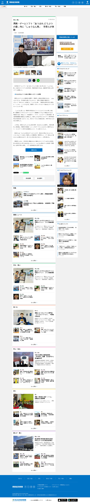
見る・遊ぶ (33, 6)
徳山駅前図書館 (21, 32)
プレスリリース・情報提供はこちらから (61, 484)
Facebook (73, 2)
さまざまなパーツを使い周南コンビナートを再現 (28, 94)
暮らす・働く (48, 6)
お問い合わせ (55, 486)
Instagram (79, 2)
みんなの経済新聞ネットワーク (19, 500)
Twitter (76, 2)
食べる (25, 6)
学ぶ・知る (57, 6)
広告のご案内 (41, 488)
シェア (20, 172)
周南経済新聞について (42, 484)
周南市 (15, 32)
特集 (65, 6)
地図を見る (34, 150)
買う (41, 6)
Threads (82, 2)
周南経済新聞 (12, 2)
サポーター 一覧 (67, 48)
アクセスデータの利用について (44, 486)
